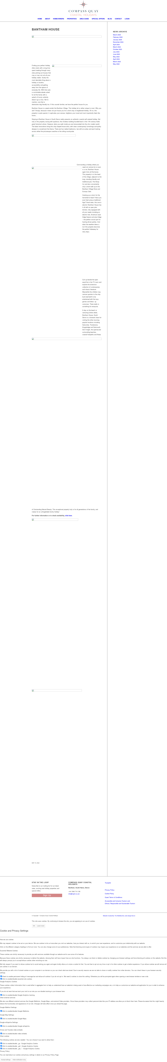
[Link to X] (162, 8)
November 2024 (118, 42)
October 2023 (117, 49)
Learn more (40, 926)
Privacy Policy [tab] (5, 1051)
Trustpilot (108, 883)
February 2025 (117, 37)
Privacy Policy (109, 890)
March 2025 (117, 35)
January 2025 (117, 40)
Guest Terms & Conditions (113, 897)
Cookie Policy (109, 893)
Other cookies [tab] (4, 1036)
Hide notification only (19, 1060)
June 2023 (116, 54)
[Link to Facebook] (155, 8)
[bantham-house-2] (67, 48)
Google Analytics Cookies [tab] (8, 981)
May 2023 (116, 57)
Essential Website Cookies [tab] (9, 951)
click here (68, 515)
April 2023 (116, 59)
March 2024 (117, 47)
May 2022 (116, 64)
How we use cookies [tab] (7, 939)
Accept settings (5, 1060)
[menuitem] (40, 19)
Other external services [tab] (7, 997)
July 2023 (116, 52)
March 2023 (117, 61)
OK (34, 926)
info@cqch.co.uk (74, 894)
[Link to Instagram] (158, 8)
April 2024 (116, 44)
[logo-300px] (83, 8)
